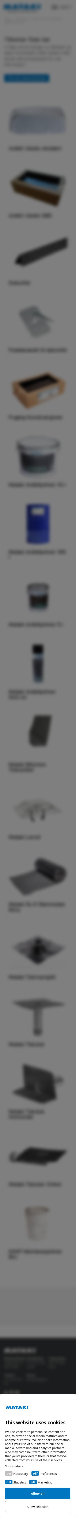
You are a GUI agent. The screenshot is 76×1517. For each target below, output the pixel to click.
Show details (14, 1466)
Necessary (20, 1473)
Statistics (19, 1482)
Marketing (45, 1482)
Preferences (48, 1473)
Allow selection (38, 1506)
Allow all (38, 1493)
